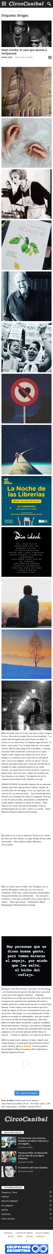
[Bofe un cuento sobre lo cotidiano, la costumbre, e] (26, 143)
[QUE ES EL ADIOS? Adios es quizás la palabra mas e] (26, 450)
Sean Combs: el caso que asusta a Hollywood (24, 51)
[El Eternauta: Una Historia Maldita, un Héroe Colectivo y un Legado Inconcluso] (8, 1142)
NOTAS (4, 1210)
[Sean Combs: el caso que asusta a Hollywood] (26, 34)
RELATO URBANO (9, 1201)
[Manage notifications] (46, 1247)
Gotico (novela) (7, 1219)
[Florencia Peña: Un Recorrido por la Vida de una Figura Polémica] (8, 1156)
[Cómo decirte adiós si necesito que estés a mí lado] (26, 654)
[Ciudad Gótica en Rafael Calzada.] (26, 92)
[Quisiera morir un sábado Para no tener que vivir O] (26, 705)
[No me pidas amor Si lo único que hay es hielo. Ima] (26, 756)
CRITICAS (5, 1214)
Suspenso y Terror (9, 1192)
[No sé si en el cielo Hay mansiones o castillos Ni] (26, 398)
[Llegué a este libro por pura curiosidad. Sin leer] (26, 1012)
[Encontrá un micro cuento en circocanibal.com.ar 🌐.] (26, 194)
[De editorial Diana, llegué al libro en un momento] (26, 245)
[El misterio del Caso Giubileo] (8, 1171)
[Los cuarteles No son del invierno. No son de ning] (26, 347)
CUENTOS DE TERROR (24, 1233)
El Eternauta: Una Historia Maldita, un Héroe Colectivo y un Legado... (33, 1141)
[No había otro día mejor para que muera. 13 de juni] (26, 296)
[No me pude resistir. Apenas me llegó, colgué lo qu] (26, 1063)
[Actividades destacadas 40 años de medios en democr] (26, 501)
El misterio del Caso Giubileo (33, 1167)
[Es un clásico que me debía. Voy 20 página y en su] (26, 910)
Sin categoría (7, 1205)
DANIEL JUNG (7, 57)
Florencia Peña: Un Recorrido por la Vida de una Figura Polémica (33, 1155)
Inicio (3, 11)
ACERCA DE (8, 1233)
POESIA (5, 1197)
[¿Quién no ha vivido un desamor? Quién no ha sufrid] (26, 859)
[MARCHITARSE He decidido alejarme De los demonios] (26, 807)
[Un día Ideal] (26, 552)
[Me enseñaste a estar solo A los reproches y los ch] (26, 603)
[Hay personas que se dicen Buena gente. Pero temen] (26, 961)
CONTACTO (40, 1236)
